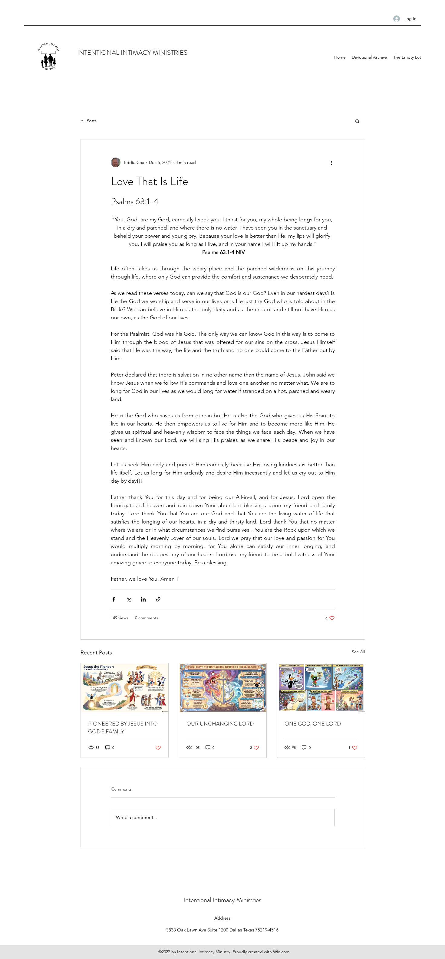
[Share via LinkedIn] (143, 599)
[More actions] (331, 162)
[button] (357, 121)
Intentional (198, 900)
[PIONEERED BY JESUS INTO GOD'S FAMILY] (124, 687)
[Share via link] (158, 599)
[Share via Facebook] (114, 599)
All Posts (89, 120)
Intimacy (224, 900)
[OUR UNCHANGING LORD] (223, 687)
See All (358, 651)
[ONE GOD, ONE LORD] (321, 687)
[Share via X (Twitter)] (128, 599)
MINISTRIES (170, 52)
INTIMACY (137, 52)
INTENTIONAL (99, 52)
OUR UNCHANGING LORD (220, 724)
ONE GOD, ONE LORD (313, 724)
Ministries (248, 900)
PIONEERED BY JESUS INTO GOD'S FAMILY (123, 728)
